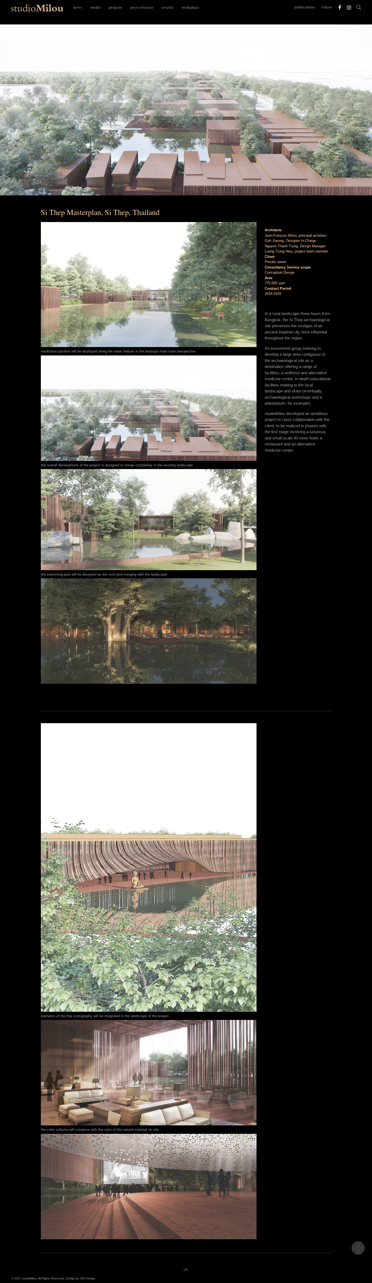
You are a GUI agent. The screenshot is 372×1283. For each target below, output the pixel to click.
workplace (190, 7)
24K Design (87, 1278)
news (77, 7)
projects (115, 7)
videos (326, 7)
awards (167, 7)
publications (304, 7)
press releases (141, 7)
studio (95, 7)
